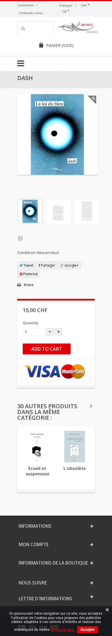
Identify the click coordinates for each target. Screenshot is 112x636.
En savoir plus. (62, 630)
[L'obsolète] (74, 446)
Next (20, 238)
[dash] (30, 211)
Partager (47, 265)
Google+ (71, 265)
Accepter (87, 630)
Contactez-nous (31, 13)
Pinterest (30, 274)
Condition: (26, 252)
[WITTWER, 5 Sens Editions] (77, 28)
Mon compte (34, 544)
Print (29, 284)
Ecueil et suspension (37, 470)
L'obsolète (74, 468)
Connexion (25, 5)
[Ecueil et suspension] (37, 446)
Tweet (28, 265)
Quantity (30, 322)
